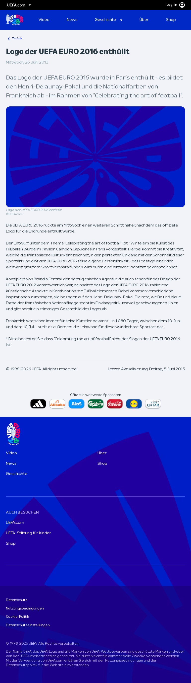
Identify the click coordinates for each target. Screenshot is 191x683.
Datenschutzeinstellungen (28, 625)
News (11, 463)
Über (102, 453)
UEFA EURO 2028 (14, 20)
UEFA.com (15, 523)
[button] (109, 20)
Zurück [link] (17, 38)
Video (11, 453)
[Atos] (76, 404)
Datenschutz (16, 600)
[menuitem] (46, 20)
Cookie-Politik (17, 616)
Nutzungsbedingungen (25, 608)
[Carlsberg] (96, 404)
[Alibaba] (57, 404)
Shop (102, 463)
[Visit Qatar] (153, 404)
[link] (44, 20)
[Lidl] (134, 404)
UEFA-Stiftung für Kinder (28, 533)
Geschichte (16, 474)
